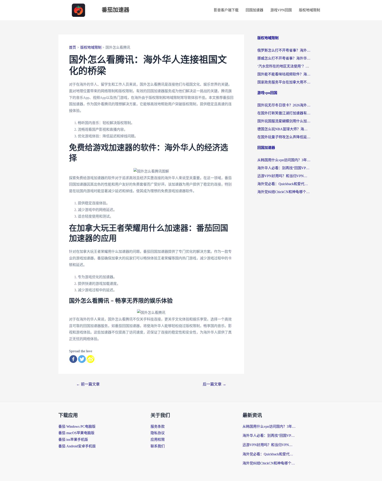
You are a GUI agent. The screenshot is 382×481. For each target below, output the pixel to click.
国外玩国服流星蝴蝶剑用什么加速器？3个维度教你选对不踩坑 (283, 121)
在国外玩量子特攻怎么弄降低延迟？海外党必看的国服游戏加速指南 (283, 137)
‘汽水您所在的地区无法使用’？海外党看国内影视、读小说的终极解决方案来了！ (283, 66)
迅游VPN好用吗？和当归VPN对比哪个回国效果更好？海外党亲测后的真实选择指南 (283, 176)
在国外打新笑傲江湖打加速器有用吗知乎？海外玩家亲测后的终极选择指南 (283, 113)
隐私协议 (158, 433)
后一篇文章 (214, 384)
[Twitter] (82, 359)
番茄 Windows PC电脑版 (77, 426)
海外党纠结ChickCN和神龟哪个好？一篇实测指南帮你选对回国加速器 (283, 192)
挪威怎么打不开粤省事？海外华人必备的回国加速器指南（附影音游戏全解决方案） (283, 58)
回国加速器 (254, 10)
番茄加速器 (115, 10)
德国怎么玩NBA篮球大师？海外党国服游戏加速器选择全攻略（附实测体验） (283, 129)
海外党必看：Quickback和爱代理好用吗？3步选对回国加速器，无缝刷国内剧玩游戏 (283, 184)
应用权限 (158, 439)
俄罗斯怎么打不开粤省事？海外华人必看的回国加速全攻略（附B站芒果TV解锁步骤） (283, 50)
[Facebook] (73, 359)
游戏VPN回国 (281, 10)
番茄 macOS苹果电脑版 (76, 433)
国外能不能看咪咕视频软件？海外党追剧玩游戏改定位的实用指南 (283, 74)
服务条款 (158, 426)
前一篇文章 (88, 384)
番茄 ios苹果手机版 (73, 439)
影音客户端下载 (226, 10)
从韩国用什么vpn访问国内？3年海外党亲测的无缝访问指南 (283, 160)
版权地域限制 (309, 10)
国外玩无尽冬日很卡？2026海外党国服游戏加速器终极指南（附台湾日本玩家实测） (283, 105)
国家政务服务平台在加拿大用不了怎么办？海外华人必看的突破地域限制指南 (283, 82)
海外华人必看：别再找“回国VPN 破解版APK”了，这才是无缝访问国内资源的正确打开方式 (283, 168)
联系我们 (158, 446)
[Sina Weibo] (90, 359)
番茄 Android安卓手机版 (77, 446)
